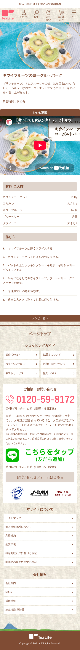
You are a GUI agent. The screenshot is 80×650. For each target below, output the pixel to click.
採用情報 (10, 600)
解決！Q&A (49, 373)
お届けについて (52, 354)
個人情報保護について (18, 526)
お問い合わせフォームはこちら (40, 477)
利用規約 (10, 535)
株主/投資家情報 (14, 609)
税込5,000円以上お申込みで (40, 4)
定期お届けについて (54, 364)
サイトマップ (13, 518)
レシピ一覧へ (40, 318)
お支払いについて (15, 364)
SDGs (8, 592)
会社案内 (10, 583)
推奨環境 (10, 544)
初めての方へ (13, 354)
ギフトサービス (14, 373)
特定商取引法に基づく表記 (21, 553)
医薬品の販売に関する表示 (21, 562)
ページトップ (40, 332)
